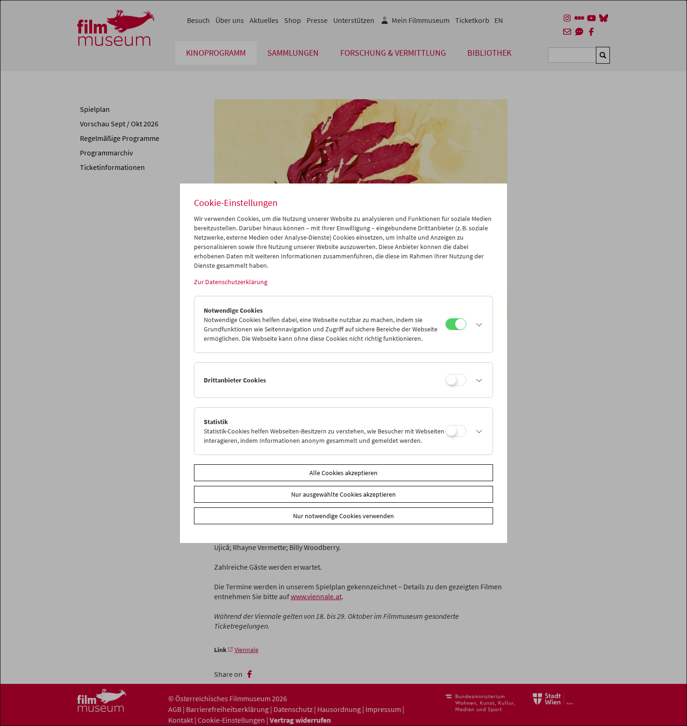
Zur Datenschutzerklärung (230, 282)
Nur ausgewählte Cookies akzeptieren (343, 494)
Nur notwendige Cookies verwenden (343, 516)
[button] (477, 324)
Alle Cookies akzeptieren (343, 473)
